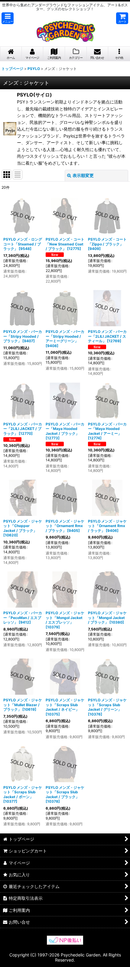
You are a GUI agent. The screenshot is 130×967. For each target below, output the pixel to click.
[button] (8, 18)
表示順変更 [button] (83, 175)
